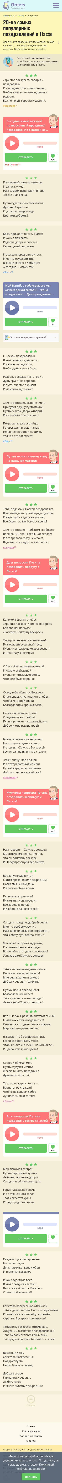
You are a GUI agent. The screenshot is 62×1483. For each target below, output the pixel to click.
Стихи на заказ (31, 1431)
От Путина (12, 164)
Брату (7, 272)
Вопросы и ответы (31, 1436)
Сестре (8, 1101)
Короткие (9, 105)
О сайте (31, 1440)
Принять (31, 1477)
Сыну (7, 441)
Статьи (31, 1426)
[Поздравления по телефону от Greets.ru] (14, 5)
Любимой (10, 777)
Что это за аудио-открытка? (28, 337)
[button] (12, 143)
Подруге (9, 547)
